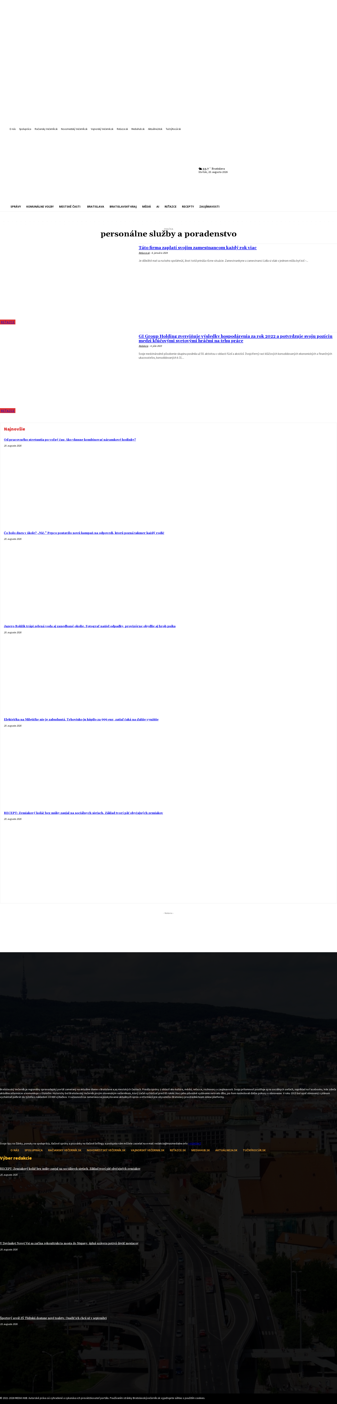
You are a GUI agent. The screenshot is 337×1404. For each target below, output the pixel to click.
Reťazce (8, 322)
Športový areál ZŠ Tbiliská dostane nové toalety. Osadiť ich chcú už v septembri (53, 1318)
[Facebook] (2, 1134)
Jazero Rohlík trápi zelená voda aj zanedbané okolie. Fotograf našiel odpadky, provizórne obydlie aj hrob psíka (90, 626)
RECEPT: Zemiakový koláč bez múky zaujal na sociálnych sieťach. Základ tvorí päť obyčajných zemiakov (83, 813)
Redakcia (143, 346)
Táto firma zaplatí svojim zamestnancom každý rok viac (198, 247)
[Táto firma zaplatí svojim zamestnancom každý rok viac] (67, 284)
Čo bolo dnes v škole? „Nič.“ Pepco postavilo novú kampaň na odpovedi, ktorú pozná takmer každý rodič (84, 533)
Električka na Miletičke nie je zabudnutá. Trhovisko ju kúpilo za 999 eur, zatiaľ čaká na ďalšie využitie (81, 719)
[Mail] (9, 1134)
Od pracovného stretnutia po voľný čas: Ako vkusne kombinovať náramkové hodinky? (70, 440)
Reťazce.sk (144, 253)
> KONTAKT (194, 1143)
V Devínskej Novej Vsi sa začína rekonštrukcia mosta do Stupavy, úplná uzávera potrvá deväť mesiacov (69, 1243)
